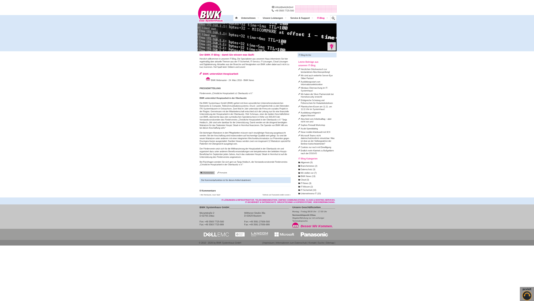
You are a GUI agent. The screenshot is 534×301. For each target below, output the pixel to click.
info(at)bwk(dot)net (284, 7)
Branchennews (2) (309, 166)
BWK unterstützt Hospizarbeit (220, 73)
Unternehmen (248, 18)
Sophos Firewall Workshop (313, 125)
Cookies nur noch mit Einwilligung (316, 147)
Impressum (268, 242)
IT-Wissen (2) (307, 186)
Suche (321, 242)
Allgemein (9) (307, 162)
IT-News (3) (306, 183)
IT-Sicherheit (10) (308, 190)
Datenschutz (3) (308, 169)
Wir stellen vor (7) (309, 173)
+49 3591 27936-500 (259, 221)
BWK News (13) (308, 176)
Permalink (223, 173)
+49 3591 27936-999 (259, 224)
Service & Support (300, 18)
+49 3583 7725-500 (284, 10)
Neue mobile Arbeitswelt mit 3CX (315, 132)
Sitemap (330, 242)
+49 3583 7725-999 (214, 224)
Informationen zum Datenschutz (291, 242)
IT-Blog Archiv (305, 55)
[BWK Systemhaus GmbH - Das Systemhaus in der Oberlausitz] (210, 22)
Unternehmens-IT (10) (311, 193)
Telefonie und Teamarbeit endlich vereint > (276, 195)
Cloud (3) (305, 180)
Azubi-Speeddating (309, 128)
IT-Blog (321, 18)
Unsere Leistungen (273, 18)
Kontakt (312, 242)
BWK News (248, 80)
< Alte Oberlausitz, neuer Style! (210, 195)
